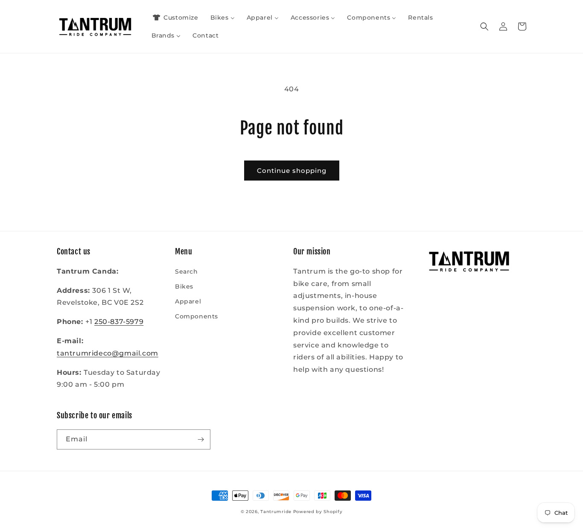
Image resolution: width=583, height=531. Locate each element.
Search (186, 271)
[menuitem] (175, 17)
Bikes (184, 286)
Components (196, 316)
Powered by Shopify (318, 511)
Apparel (188, 301)
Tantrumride (276, 511)
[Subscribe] (200, 439)
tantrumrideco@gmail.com (107, 353)
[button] (484, 26)
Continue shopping (291, 170)
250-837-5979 (118, 322)
